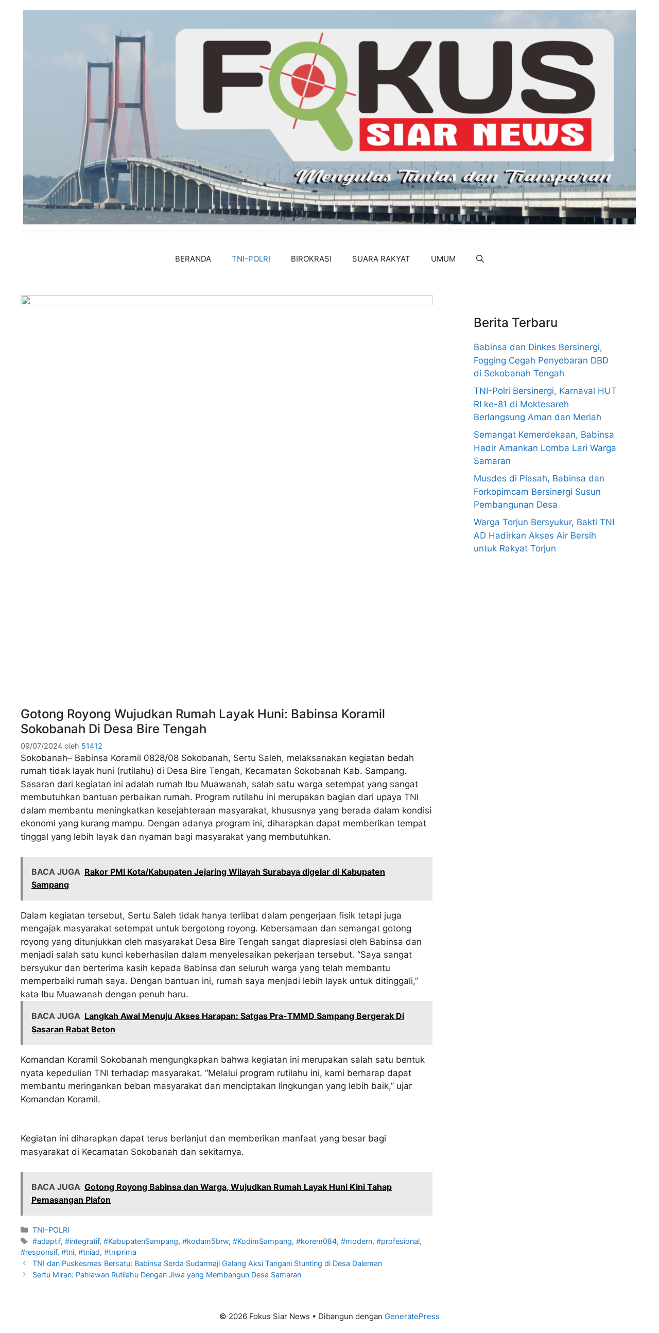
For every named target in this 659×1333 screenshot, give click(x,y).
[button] (480, 259)
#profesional (398, 1241)
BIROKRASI (311, 259)
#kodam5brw (205, 1241)
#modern (356, 1241)
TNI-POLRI (251, 259)
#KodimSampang (262, 1241)
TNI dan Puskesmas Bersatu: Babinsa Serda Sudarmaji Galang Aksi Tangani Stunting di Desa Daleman (207, 1263)
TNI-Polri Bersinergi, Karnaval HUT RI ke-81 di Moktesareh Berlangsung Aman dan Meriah (545, 404)
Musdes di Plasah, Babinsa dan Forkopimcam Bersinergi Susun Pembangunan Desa (539, 491)
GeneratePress (412, 1316)
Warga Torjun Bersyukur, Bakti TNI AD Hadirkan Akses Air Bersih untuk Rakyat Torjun (544, 535)
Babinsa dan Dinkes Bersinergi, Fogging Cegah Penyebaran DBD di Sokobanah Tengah (541, 360)
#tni (67, 1252)
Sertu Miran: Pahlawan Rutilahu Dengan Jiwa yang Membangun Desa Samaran (166, 1274)
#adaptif (46, 1241)
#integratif (82, 1241)
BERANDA (193, 259)
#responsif (39, 1252)
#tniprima (120, 1252)
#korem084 (316, 1241)
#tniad (89, 1252)
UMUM (443, 259)
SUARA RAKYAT (381, 259)
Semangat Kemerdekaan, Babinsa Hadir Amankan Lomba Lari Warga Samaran (545, 447)
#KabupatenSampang (140, 1241)
